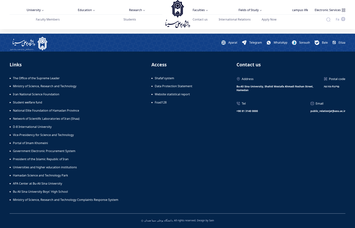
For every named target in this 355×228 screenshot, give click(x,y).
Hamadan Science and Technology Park (40, 175)
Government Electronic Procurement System (44, 151)
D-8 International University (32, 127)
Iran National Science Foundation (36, 94)
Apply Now (269, 19)
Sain (211, 220)
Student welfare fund (27, 102)
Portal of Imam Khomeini (30, 143)
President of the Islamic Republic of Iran (41, 159)
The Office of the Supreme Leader (36, 78)
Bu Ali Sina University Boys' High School (40, 192)
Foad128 (161, 102)
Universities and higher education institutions (45, 167)
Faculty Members (48, 19)
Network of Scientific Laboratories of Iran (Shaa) (46, 119)
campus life (300, 10)
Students (130, 19)
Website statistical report (172, 94)
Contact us (200, 19)
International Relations (235, 19)
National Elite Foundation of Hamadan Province (46, 110)
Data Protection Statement (173, 86)
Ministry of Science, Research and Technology (44, 86)
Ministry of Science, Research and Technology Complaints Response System (65, 200)
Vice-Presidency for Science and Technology (43, 135)
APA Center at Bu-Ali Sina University (37, 183)
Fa (337, 19)
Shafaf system (164, 78)
